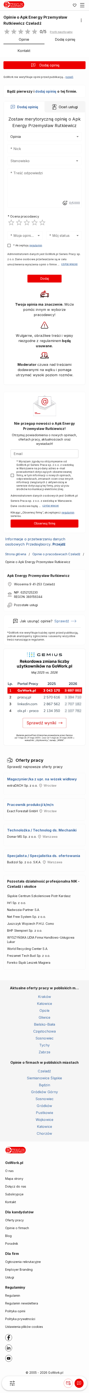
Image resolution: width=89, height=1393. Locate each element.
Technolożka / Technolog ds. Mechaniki (42, 830)
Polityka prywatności (20, 1319)
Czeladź (44, 1071)
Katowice (44, 1003)
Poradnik (11, 1243)
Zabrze (45, 1052)
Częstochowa (44, 1031)
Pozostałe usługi (26, 605)
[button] (61, 32)
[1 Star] (11, 222)
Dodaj (44, 278)
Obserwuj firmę (44, 523)
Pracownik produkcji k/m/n (30, 804)
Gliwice (44, 1017)
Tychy (44, 1045)
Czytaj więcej (69, 264)
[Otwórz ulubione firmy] (74, 5)
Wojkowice (44, 1119)
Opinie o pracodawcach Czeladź (56, 554)
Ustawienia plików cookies (24, 1326)
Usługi (9, 1277)
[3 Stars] (27, 222)
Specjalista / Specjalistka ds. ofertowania (43, 856)
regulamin (35, 245)
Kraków (44, 996)
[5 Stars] (42, 222)
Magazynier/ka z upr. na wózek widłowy (42, 779)
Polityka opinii (15, 1311)
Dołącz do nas (15, 1186)
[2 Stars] (19, 222)
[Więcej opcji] (81, 20)
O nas (9, 1171)
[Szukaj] (12, 1383)
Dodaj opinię (49, 65)
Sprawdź (61, 621)
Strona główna (15, 554)
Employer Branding (19, 1269)
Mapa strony (14, 1178)
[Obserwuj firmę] (68, 1383)
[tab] (24, 107)
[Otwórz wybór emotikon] (64, 203)
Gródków (44, 1106)
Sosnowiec (44, 1038)
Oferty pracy (14, 1220)
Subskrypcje (14, 1194)
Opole (44, 1010)
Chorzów (44, 1133)
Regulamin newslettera (21, 1303)
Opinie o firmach (17, 1228)
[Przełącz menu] (82, 5)
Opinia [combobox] (15, 136)
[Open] (77, 161)
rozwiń (69, 77)
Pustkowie (44, 1113)
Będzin (44, 1085)
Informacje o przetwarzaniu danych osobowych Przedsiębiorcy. (35, 541)
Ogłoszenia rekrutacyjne (23, 1262)
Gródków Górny (44, 1092)
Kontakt (10, 1202)
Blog (8, 1236)
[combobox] (38, 161)
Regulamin (12, 1295)
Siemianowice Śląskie (44, 1078)
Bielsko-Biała (44, 1024)
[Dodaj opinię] (79, 1383)
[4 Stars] (34, 222)
